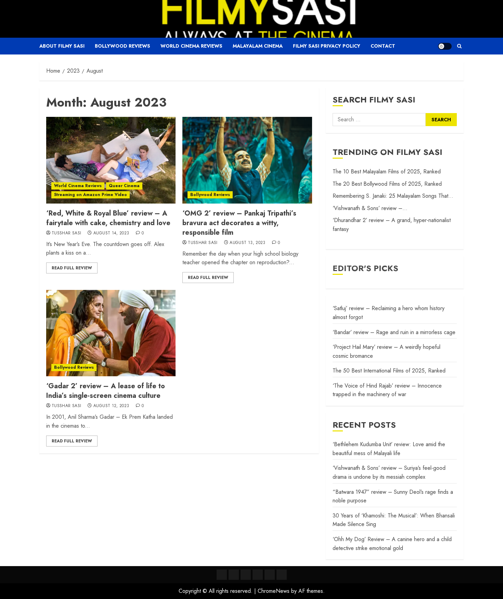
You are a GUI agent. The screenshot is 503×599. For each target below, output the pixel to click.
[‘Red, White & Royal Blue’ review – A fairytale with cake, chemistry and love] (111, 160)
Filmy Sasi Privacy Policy (326, 45)
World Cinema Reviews (191, 45)
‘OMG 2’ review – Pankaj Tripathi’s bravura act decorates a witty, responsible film (239, 222)
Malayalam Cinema (258, 45)
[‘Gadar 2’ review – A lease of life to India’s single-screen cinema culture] (111, 333)
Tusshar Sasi (66, 233)
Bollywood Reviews (122, 45)
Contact (383, 45)
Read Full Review (72, 268)
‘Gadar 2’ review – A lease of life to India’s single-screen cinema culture (105, 391)
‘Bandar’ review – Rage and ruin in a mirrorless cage (394, 332)
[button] (459, 46)
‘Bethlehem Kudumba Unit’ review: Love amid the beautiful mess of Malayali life (389, 448)
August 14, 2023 (111, 233)
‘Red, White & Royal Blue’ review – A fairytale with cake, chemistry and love (108, 218)
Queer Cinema (124, 186)
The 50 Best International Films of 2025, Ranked (389, 371)
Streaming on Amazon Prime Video (90, 195)
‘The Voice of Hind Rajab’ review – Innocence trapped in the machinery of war (387, 390)
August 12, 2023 (111, 406)
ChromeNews (273, 591)
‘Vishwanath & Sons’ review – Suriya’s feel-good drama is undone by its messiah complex (389, 472)
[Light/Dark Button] (445, 46)
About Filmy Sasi (62, 45)
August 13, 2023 (247, 243)
